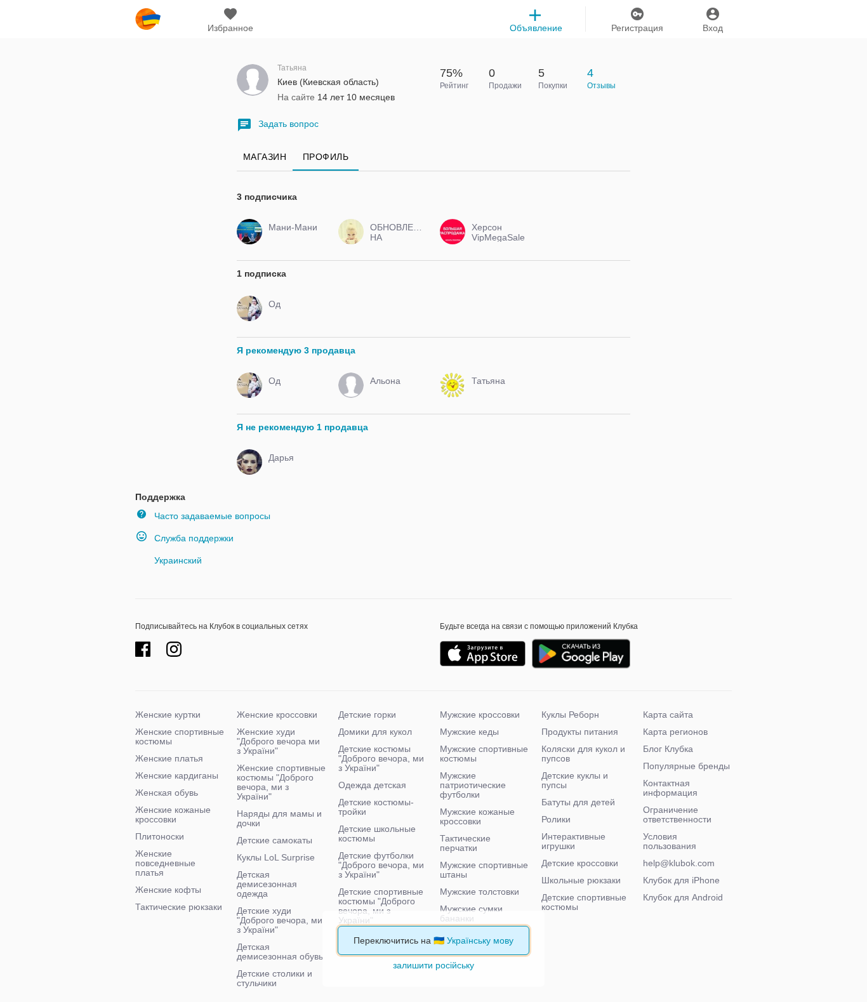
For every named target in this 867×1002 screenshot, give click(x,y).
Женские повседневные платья (165, 863)
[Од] (292, 315)
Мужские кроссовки (480, 714)
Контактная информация (670, 788)
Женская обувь (166, 793)
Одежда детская (372, 785)
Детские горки (367, 714)
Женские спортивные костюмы (179, 736)
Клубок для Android (683, 897)
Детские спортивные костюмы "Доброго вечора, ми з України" (380, 906)
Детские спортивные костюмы (583, 902)
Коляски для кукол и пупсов (583, 753)
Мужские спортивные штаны (484, 870)
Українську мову (480, 940)
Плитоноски (159, 836)
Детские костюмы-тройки (376, 807)
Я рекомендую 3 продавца (296, 350)
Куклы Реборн (570, 714)
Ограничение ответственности (677, 814)
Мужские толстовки (479, 892)
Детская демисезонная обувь (280, 951)
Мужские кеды (469, 732)
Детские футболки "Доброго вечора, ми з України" (381, 865)
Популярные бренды (686, 766)
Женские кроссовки (277, 714)
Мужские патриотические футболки (473, 785)
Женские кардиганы (176, 775)
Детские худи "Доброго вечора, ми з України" (279, 920)
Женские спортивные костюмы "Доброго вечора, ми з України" (281, 782)
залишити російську (433, 965)
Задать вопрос (288, 124)
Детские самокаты (274, 840)
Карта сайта (668, 714)
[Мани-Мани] (292, 239)
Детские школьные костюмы (377, 833)
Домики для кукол (375, 732)
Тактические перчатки (465, 843)
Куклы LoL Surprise (276, 857)
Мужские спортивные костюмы (484, 753)
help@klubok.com (679, 863)
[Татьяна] (495, 392)
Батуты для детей (578, 802)
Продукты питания (579, 732)
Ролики (556, 819)
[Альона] (394, 392)
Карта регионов (675, 732)
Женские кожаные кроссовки (173, 814)
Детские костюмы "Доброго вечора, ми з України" (381, 758)
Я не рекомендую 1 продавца (302, 427)
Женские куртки (168, 714)
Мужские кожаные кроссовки (477, 816)
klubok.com (148, 19)
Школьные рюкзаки (581, 880)
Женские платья (169, 758)
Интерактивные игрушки (573, 841)
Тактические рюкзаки (178, 907)
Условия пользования (669, 841)
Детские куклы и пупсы (574, 780)
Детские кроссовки (579, 863)
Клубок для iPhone (681, 880)
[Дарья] (292, 469)
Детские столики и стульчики (274, 978)
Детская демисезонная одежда (267, 884)
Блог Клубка (668, 749)
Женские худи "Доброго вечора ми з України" (278, 741)
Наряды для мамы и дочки (279, 818)
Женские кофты (168, 890)
